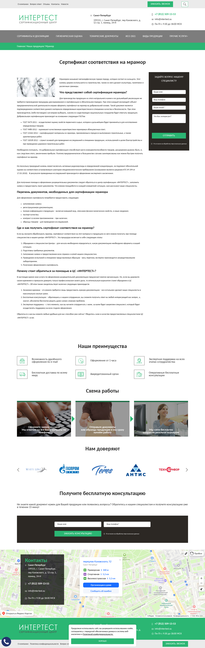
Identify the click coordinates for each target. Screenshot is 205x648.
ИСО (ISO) (131, 36)
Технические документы (104, 36)
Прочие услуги (178, 36)
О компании (23, 4)
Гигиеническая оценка (69, 36)
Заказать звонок (160, 4)
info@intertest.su (163, 19)
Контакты (55, 4)
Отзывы (46, 4)
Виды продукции (152, 36)
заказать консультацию (78, 533)
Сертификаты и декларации (33, 36)
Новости (64, 4)
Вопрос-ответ (36, 4)
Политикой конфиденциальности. (98, 634)
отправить (169, 135)
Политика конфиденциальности (44, 644)
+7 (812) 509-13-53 (165, 14)
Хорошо (103, 641)
